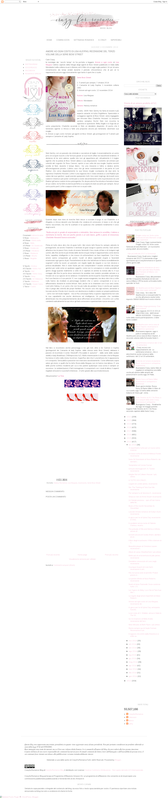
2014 (129, 441)
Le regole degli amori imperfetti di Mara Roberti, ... (144, 597)
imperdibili (116, 40)
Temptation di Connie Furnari (140, 465)
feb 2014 (133, 672)
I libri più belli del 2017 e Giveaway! (142, 253)
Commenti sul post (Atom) (64, 565)
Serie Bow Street (93, 483)
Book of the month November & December (141, 507)
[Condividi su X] (62, 480)
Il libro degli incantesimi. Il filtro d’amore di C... (145, 541)
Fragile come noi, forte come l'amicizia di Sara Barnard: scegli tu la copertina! (148, 237)
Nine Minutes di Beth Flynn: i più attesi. (144, 624)
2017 (129, 431)
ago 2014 (133, 651)
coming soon (62, 40)
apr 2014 (133, 665)
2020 (129, 420)
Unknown (132, 717)
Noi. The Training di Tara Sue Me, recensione (142, 488)
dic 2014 (133, 444)
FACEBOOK (30, 70)
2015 (129, 438)
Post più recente (53, 555)
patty (131, 724)
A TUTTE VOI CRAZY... (138, 480)
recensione (82, 483)
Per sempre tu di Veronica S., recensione (145, 493)
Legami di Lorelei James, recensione (143, 484)
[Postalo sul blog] (60, 480)
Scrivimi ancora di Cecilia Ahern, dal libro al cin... (145, 536)
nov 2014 (133, 640)
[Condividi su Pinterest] (66, 480)
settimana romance (84, 40)
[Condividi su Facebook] (64, 480)
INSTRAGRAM (31, 64)
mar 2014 (133, 669)
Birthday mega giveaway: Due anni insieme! (148, 307)
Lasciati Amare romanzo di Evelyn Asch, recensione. (145, 513)
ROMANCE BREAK (33, 73)
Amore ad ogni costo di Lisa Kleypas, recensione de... (143, 602)
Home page (82, 555)
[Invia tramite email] (57, 480)
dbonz (131, 720)
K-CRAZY (102, 40)
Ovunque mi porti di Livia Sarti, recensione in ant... (141, 568)
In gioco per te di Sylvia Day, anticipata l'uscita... (144, 608)
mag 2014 (133, 662)
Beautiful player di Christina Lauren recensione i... (143, 547)
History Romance (60, 483)
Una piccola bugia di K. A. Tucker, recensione (142, 469)
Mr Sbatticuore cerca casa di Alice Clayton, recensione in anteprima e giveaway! (147, 326)
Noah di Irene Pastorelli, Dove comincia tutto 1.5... (144, 585)
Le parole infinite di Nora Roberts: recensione (142, 579)
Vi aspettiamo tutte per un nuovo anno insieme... (144, 449)
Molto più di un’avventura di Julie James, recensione (144, 556)
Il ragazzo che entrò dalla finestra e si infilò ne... (144, 635)
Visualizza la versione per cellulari (82, 559)
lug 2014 (133, 655)
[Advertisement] (82, 459)
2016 (129, 434)
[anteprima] (143, 180)
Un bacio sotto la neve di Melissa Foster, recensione (145, 454)
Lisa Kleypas (72, 483)
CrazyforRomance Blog (54, 770)
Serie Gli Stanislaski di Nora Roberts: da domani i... (144, 460)
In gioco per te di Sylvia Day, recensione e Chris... (144, 518)
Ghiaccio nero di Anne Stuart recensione (145, 496)
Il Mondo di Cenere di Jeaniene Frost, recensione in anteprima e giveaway (148, 363)
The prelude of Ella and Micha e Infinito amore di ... (144, 530)
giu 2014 (133, 658)
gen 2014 (133, 676)
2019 (129, 424)
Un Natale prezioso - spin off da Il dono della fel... (144, 501)
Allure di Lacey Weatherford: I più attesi (145, 552)
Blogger (118, 760)
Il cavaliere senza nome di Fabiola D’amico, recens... (142, 524)
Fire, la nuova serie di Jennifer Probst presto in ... (143, 574)
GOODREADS (31, 67)
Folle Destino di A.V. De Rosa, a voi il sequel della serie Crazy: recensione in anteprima (148, 399)
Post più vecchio (111, 555)
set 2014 (133, 648)
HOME (49, 40)
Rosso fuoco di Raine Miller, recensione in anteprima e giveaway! (147, 381)
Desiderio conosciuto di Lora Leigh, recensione (143, 562)
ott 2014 (133, 644)
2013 (129, 681)
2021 (129, 417)
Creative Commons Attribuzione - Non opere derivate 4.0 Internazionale (113, 770)
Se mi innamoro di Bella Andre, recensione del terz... (141, 620)
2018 (129, 427)
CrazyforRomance (136, 714)
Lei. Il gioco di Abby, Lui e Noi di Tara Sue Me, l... (145, 591)
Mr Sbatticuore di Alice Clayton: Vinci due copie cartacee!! (148, 289)
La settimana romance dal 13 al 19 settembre (148, 344)
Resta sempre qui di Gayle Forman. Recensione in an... (143, 629)
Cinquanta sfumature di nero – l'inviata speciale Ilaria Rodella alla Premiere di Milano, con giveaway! (148, 270)
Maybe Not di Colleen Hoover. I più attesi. (143, 475)
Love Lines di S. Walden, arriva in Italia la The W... (145, 614)
